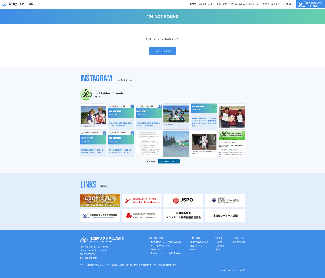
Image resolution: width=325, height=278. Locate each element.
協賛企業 (220, 246)
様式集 (219, 242)
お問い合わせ (239, 238)
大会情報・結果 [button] (205, 4)
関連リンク (221, 249)
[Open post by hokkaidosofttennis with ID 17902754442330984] (176, 117)
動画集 (266, 4)
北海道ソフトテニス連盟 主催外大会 (167, 253)
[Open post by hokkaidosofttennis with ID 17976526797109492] (121, 144)
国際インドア (157, 249)
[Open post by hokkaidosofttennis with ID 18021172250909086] (149, 144)
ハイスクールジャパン (161, 246)
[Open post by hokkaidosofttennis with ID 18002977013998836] (93, 117)
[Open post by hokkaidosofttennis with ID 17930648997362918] (176, 144)
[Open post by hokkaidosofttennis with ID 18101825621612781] (121, 117)
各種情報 (218, 238)
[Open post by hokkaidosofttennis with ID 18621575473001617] (149, 117)
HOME (193, 4)
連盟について (255, 4)
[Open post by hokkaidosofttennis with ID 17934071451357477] (93, 144)
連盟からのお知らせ (238, 4)
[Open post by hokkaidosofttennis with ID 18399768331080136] (204, 144)
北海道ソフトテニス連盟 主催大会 (166, 242)
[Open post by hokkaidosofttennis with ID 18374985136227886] (204, 117)
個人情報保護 (239, 242)
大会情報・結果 (156, 238)
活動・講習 (222, 4)
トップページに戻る (162, 51)
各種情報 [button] (275, 4)
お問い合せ (289, 4)
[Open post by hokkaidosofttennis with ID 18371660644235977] (232, 144)
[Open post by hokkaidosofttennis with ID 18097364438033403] (232, 117)
